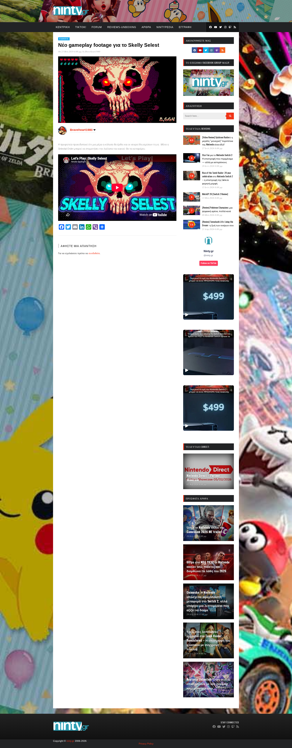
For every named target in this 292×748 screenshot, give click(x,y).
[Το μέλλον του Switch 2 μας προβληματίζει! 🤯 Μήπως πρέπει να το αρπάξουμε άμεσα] (208, 297)
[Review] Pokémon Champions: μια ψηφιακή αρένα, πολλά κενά (217, 209)
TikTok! (80, 27)
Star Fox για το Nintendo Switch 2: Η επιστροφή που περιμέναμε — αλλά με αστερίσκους (217, 158)
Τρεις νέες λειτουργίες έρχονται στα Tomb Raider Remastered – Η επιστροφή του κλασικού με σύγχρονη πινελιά (208, 640)
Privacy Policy (146, 743)
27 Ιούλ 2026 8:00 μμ (212, 148)
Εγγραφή (185, 27)
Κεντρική (63, 27)
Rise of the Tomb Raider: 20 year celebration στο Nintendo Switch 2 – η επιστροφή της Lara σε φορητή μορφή (217, 178)
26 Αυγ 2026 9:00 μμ (196, 536)
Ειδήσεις (63, 39)
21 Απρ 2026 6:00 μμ (212, 229)
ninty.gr (70, 741)
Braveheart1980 (92, 51)
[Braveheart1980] (62, 134)
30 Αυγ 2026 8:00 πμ (196, 692)
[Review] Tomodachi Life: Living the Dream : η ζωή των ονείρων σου (218, 223)
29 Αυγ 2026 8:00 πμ (196, 653)
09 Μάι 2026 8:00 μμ (212, 214)
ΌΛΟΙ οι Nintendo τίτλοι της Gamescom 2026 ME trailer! (205, 529)
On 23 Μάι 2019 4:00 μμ (69, 51)
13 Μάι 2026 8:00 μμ (212, 197)
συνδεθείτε (94, 253)
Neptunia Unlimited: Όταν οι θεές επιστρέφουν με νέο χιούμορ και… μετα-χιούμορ (208, 683)
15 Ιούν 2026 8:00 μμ (212, 187)
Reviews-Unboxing (121, 27)
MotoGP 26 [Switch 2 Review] (215, 194)
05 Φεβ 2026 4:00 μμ (196, 484)
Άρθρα (146, 27)
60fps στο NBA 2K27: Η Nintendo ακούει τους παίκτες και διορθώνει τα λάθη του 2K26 (208, 566)
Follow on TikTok (208, 263)
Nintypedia (164, 27)
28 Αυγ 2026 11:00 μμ (197, 614)
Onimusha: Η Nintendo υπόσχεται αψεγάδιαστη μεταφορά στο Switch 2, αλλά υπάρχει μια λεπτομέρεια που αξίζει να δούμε (208, 601)
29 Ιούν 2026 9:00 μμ (212, 165)
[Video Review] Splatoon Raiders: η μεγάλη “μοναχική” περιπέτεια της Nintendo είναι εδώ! (217, 140)
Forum (97, 27)
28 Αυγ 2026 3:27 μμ (196, 575)
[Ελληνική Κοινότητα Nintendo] (71, 15)
